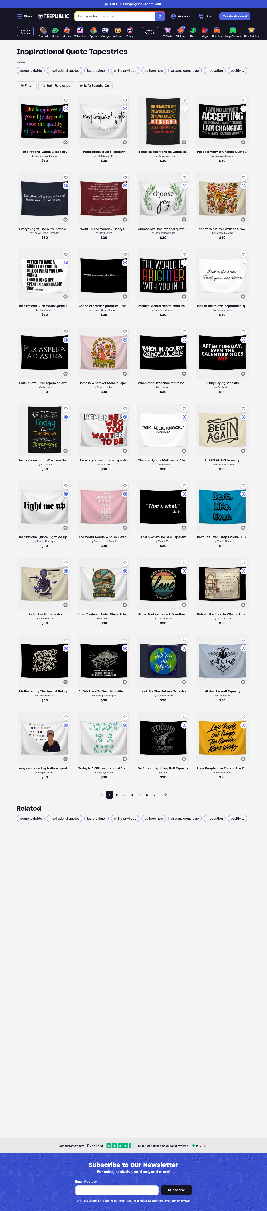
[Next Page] (165, 795)
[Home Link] (53, 16)
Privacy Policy (125, 1201)
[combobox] (115, 16)
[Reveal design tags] (65, 142)
